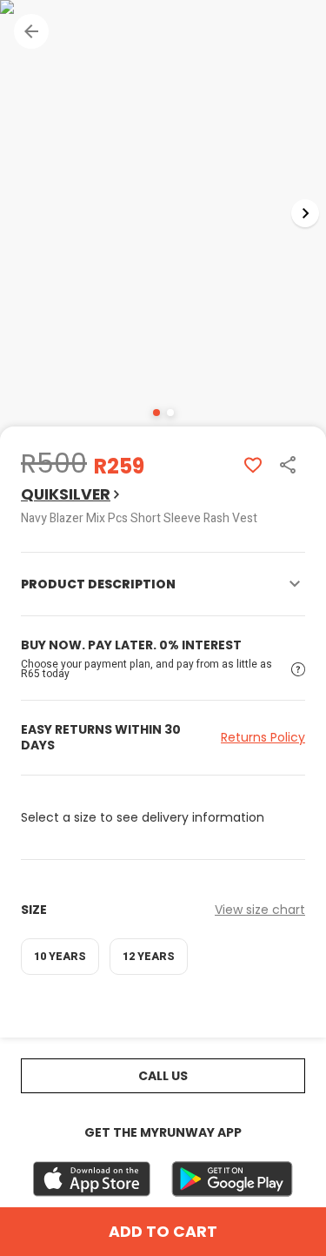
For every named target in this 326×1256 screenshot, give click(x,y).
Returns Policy (263, 737)
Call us (163, 1076)
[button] (31, 31)
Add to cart (163, 1231)
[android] (232, 1179)
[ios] (91, 1179)
